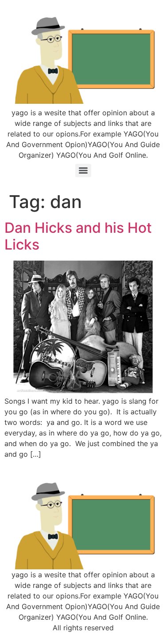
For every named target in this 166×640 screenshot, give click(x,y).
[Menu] (83, 170)
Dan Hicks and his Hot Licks (78, 236)
